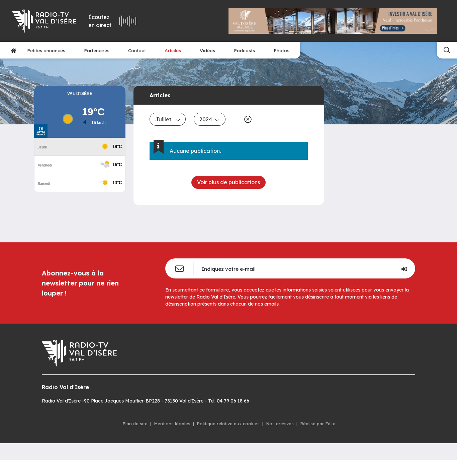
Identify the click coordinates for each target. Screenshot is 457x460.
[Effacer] (247, 119)
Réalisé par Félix (317, 423)
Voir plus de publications (228, 182)
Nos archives (280, 423)
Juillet (164, 119)
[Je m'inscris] (404, 268)
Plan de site (135, 423)
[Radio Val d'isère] (44, 21)
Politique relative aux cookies (228, 423)
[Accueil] (13, 50)
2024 (205, 119)
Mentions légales (172, 423)
